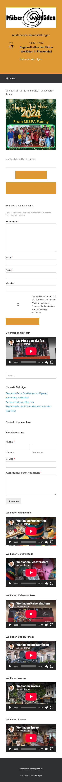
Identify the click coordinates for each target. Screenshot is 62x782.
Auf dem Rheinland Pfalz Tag (20, 402)
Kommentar (12, 221)
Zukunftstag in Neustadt (17, 397)
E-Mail (9, 270)
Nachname (38, 452)
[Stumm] (46, 362)
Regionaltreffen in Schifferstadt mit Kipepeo (26, 393)
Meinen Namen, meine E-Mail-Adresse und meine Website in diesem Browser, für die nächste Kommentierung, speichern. (44, 304)
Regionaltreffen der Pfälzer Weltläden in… (31, 188)
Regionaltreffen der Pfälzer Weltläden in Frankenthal (36, 49)
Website (10, 283)
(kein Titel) (11, 410)
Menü (12, 78)
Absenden (13, 501)
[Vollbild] (52, 362)
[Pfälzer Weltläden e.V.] (31, 17)
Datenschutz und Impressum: (31, 768)
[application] (31, 351)
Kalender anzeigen (31, 59)
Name (9, 257)
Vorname (10, 452)
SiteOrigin (37, 775)
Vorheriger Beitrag (31, 175)
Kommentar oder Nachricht (23, 472)
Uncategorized (28, 159)
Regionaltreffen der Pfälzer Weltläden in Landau (28, 406)
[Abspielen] (10, 362)
